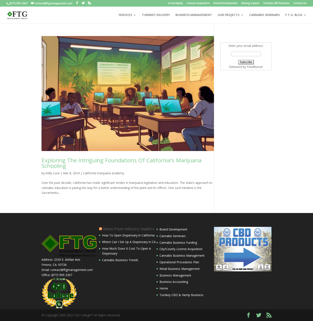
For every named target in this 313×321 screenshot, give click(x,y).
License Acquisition (198, 3)
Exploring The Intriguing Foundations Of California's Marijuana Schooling (121, 163)
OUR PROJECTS (228, 15)
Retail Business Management (179, 269)
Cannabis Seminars (172, 236)
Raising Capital (250, 3)
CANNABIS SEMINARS (264, 15)
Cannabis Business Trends (120, 260)
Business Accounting (173, 282)
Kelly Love (53, 173)
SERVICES (125, 15)
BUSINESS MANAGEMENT (193, 15)
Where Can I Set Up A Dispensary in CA (129, 242)
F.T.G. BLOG (293, 15)
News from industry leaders (128, 228)
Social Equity (175, 3)
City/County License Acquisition (180, 249)
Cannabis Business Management (182, 255)
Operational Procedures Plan (179, 262)
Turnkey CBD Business (276, 3)
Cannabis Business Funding (178, 242)
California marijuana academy (103, 173)
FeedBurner (255, 67)
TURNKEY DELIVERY (156, 15)
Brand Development (226, 3)
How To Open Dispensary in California (128, 235)
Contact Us (300, 3)
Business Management (175, 275)
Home (163, 288)
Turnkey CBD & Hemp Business (181, 295)
